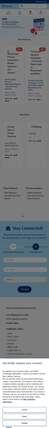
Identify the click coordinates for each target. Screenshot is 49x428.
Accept (24, 410)
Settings (24, 423)
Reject (24, 416)
